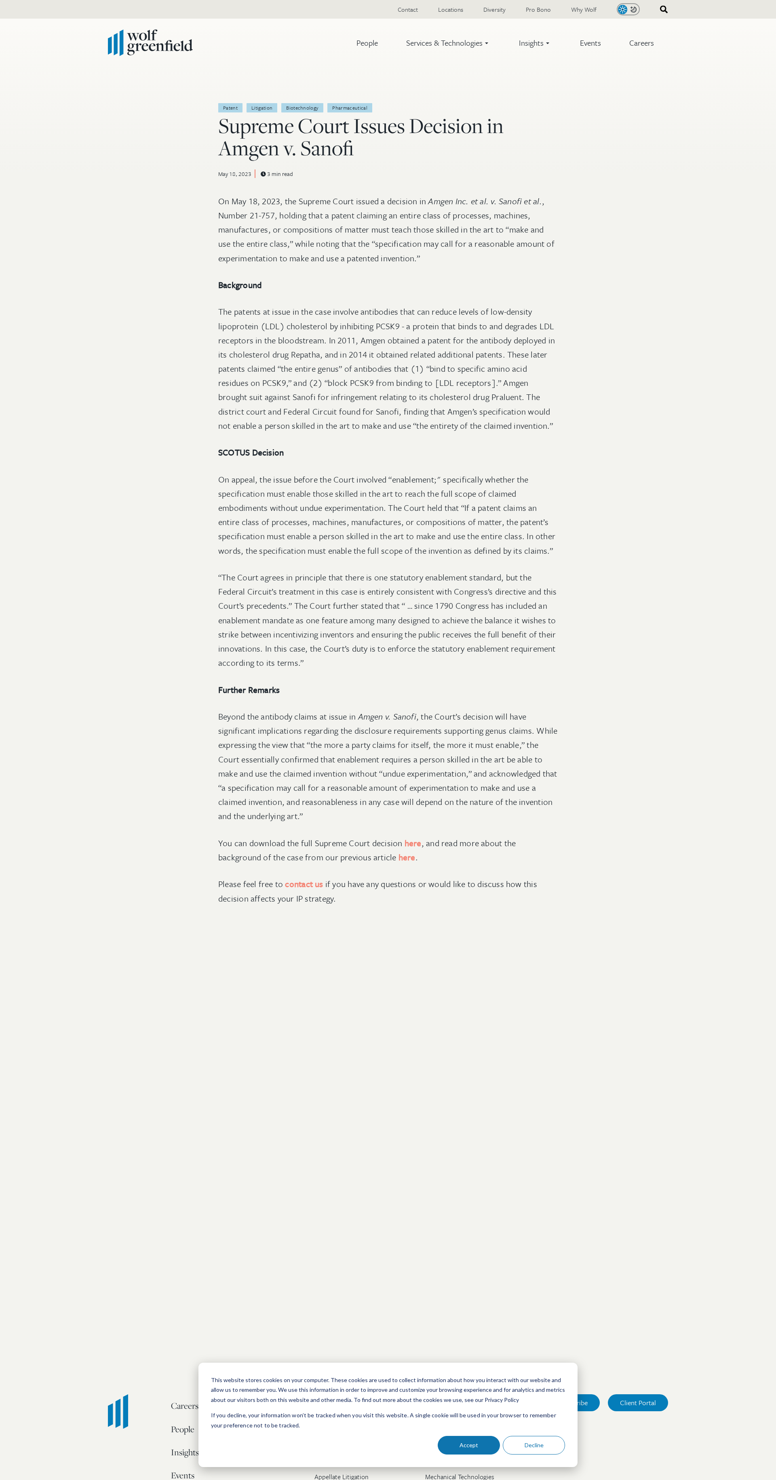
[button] (448, 43)
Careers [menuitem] (184, 1406)
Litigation (261, 107)
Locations (450, 9)
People (367, 42)
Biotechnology (302, 107)
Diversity (494, 9)
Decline (534, 1445)
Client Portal (638, 1402)
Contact (408, 9)
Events (590, 42)
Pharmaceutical (349, 107)
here (413, 843)
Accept (469, 1445)
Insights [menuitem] (185, 1452)
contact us (304, 884)
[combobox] (661, 9)
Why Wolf (584, 9)
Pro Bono (538, 9)
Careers (641, 42)
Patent (230, 107)
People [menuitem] (182, 1429)
